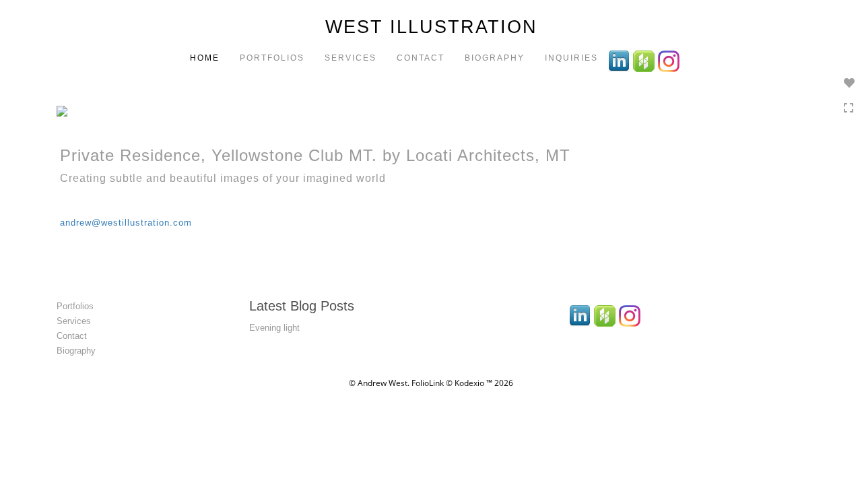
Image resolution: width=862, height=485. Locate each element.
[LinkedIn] (620, 60)
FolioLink (427, 383)
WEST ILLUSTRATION (431, 27)
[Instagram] (670, 60)
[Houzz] (645, 60)
